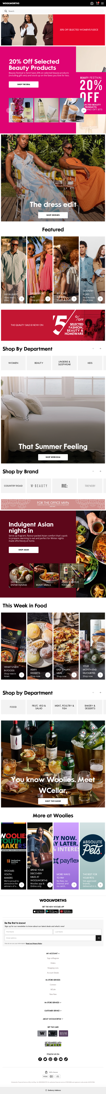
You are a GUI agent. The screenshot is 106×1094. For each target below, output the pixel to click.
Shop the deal (23, 84)
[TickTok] (66, 1059)
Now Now (53, 994)
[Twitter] (45, 1059)
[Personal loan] (63, 1033)
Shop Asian (23, 550)
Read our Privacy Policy (34, 943)
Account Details (53, 973)
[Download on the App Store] (39, 911)
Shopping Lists (53, 968)
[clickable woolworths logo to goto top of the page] (53, 900)
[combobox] (55, 11)
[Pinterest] (50, 1059)
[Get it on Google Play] (52, 911)
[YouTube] (61, 1059)
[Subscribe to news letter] (98, 938)
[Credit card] (53, 1033)
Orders (53, 963)
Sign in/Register (53, 958)
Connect (53, 985)
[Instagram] (55, 1059)
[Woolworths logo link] (11, 3)
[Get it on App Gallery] (66, 911)
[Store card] (42, 1033)
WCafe (53, 989)
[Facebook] (40, 1059)
